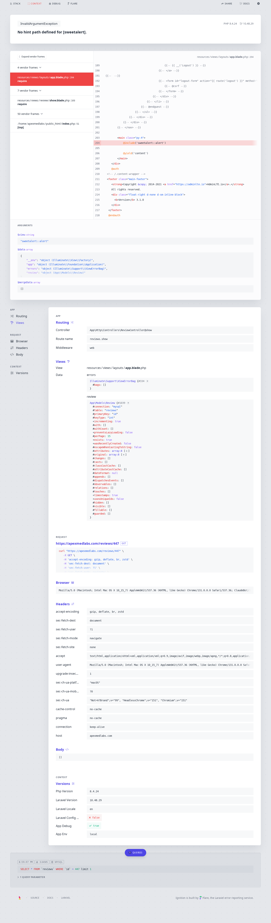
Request (15, 334)
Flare (206, 898)
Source (35, 897)
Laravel (65, 897)
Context (15, 366)
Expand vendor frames (33, 56)
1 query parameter (32, 877)
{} (119, 385)
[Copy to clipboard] (249, 241)
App (12, 309)
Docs (50, 897)
